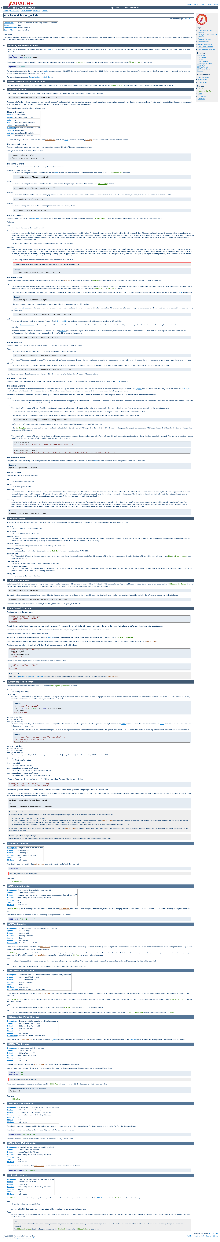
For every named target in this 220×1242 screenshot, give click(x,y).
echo (9, 120)
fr (189, 19)
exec (9, 122)
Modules (189, 4)
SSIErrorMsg (201, 57)
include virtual (22, 308)
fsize (9, 125)
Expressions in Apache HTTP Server (29, 676)
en (185, 19)
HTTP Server (14, 11)
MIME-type (186, 389)
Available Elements (204, 39)
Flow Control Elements (205, 47)
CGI (180, 292)
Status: (7, 25)
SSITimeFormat (202, 67)
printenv (11, 133)
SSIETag (200, 59)
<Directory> (81, 62)
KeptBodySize (21, 428)
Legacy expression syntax (206, 49)
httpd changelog (203, 77)
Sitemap (215, 4)
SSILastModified (202, 61)
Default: (10, 853)
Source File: (8, 30)
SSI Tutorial (202, 96)
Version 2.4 (36, 11)
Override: (11, 900)
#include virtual (27, 325)
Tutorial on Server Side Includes (40, 77)
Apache (5, 11)
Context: (10, 855)
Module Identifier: (11, 27)
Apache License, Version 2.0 (25, 1238)
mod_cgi (88, 140)
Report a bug (202, 82)
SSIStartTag (201, 65)
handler (45, 71)
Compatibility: (12, 943)
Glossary (209, 4)
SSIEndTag (201, 55)
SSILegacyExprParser (204, 63)
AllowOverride (134, 62)
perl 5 (162, 724)
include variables (36, 218)
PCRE (123, 724)
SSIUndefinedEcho (203, 69)
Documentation (26, 11)
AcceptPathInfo (204, 91)
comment (10, 115)
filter (49, 49)
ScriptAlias (100, 289)
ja (193, 19)
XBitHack (200, 71)
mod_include (50, 140)
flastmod (11, 128)
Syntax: (10, 850)
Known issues (202, 79)
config (10, 117)
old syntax (133, 1039)
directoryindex (180, 556)
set (8, 136)
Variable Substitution (205, 44)
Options (201, 88)
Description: (9, 23)
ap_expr (51, 637)
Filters (200, 94)
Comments (201, 99)
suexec (63, 331)
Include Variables (203, 42)
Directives (197, 4)
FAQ (202, 4)
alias (169, 556)
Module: (10, 860)
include (10, 130)
